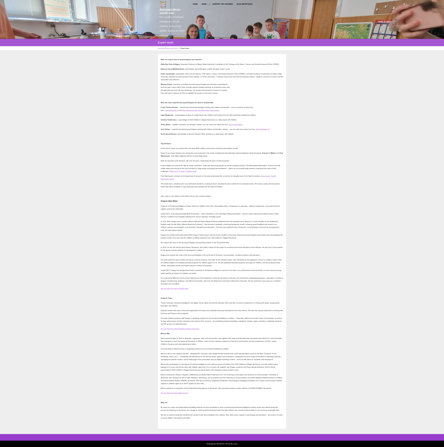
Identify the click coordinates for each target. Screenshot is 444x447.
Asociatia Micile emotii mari (170, 11)
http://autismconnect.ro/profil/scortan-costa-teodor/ (200, 110)
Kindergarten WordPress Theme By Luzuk (222, 444)
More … (205, 4)
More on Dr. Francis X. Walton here (183, 171)
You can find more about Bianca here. (174, 393)
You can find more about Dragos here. (175, 288)
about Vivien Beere (236, 124)
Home (195, 4)
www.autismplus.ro (172, 110)
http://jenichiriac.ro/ (263, 129)
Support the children (223, 4)
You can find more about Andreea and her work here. (180, 329)
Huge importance (245, 4)
